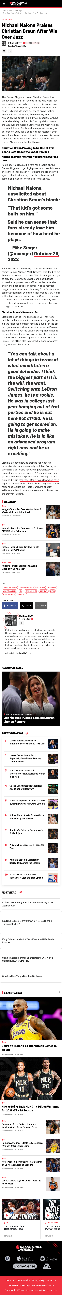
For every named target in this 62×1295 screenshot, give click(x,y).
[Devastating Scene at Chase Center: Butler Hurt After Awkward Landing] (53, 803)
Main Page (18, 10)
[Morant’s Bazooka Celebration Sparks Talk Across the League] (53, 863)
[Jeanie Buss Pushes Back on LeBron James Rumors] (31, 698)
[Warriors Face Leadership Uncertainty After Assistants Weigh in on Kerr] (53, 773)
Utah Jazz (22, 595)
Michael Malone (9, 591)
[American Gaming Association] (25, 1258)
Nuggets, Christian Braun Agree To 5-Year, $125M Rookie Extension (23, 530)
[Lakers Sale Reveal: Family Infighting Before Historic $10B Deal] (53, 743)
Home (4, 10)
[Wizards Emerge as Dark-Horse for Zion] (53, 848)
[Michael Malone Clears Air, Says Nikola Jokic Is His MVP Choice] (53, 549)
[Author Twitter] (4, 51)
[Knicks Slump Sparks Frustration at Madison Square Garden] (53, 818)
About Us (10, 1280)
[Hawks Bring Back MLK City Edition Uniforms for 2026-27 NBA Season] (31, 1078)
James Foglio (6, 516)
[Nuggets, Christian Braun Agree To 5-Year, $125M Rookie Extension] (53, 530)
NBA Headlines (31, 591)
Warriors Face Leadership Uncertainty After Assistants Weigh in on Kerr (27, 773)
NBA (4, 506)
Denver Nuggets (27, 587)
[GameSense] (25, 1266)
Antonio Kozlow (17, 714)
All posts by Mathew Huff (16, 653)
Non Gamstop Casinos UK (43, 1285)
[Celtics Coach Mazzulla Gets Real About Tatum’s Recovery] (53, 789)
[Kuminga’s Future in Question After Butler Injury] (53, 833)
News (10, 10)
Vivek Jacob (6, 553)
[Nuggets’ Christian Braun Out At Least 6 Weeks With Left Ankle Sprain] (53, 512)
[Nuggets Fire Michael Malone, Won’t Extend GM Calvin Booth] (53, 568)
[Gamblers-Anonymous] (47, 1266)
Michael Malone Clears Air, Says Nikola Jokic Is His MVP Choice (20, 548)
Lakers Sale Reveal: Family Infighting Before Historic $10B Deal (27, 742)
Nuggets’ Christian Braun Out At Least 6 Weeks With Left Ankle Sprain (21, 511)
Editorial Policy (23, 1280)
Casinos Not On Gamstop (19, 1285)
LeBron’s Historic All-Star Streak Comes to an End (29, 1047)
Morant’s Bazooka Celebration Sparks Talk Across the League (25, 861)
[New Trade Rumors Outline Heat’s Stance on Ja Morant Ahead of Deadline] (53, 1164)
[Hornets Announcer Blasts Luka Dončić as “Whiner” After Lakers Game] (53, 1145)
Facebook (11, 605)
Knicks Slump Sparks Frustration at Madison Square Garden (27, 817)
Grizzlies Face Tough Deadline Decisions (22, 976)
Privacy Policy (38, 1280)
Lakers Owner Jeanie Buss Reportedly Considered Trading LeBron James (25, 758)
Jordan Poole (20, 128)
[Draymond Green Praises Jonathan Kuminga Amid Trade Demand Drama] (53, 1127)
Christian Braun (10, 587)
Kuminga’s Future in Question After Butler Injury (27, 832)
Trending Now (9, 595)
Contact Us (51, 1280)
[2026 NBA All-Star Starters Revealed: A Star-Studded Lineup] (53, 877)
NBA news (44, 591)
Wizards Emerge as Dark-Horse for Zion (27, 846)
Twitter (28, 605)
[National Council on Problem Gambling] (48, 1258)
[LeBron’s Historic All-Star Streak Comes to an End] (31, 1017)
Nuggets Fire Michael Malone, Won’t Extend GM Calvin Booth (19, 567)
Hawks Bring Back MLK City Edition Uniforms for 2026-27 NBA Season (30, 1108)
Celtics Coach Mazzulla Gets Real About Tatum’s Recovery (26, 787)
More (43, 605)
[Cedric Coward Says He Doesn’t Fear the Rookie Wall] (53, 1183)
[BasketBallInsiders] (18, 3)
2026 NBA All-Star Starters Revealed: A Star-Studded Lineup (26, 876)
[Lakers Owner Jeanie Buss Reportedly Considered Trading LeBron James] (53, 758)
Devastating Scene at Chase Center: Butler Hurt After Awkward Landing (27, 802)
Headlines (7, 562)
